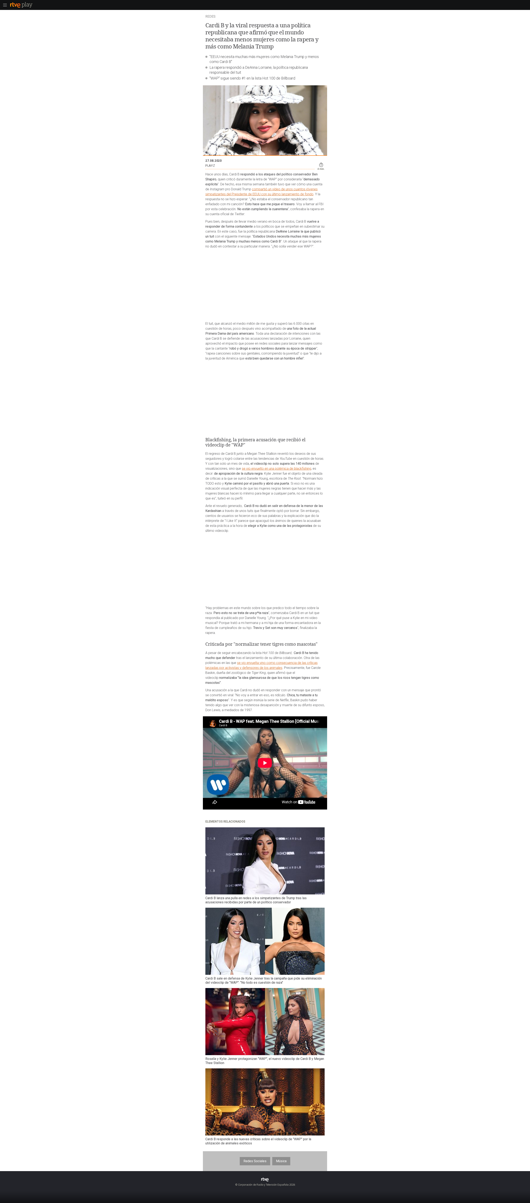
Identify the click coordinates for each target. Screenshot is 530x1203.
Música (281, 1161)
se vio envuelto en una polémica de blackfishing (276, 469)
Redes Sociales (254, 1161)
